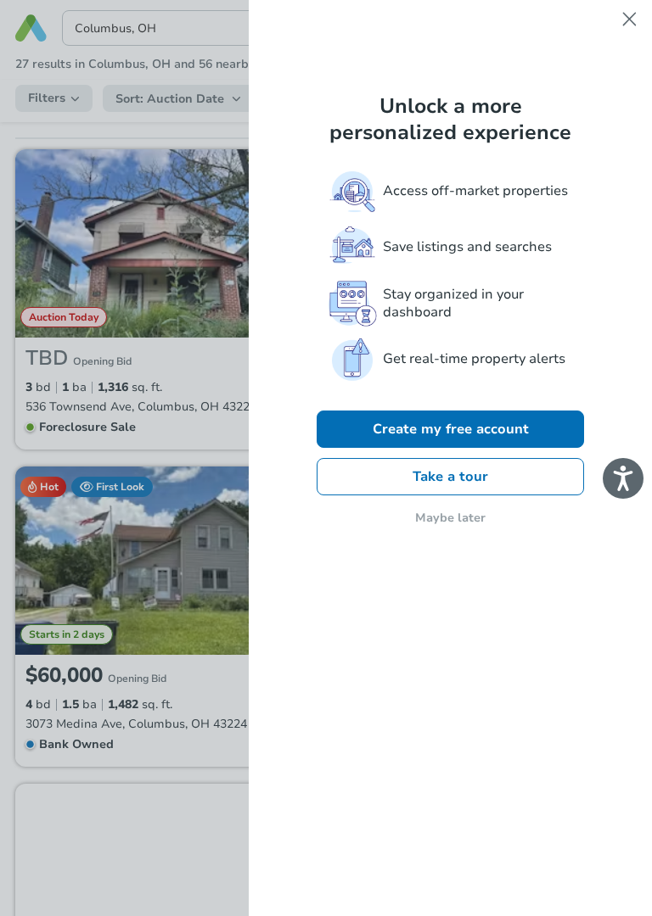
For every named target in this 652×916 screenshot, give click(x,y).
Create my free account (451, 429)
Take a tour (450, 476)
